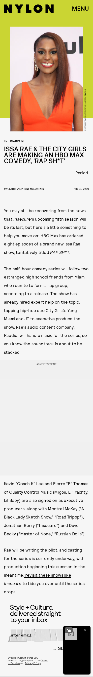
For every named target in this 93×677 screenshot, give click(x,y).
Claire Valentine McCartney (25, 188)
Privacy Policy (33, 663)
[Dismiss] (85, 630)
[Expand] (69, 630)
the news (77, 210)
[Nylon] (29, 8)
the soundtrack (39, 343)
